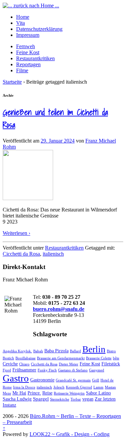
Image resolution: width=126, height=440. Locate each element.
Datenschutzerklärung (39, 29)
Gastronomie (42, 379)
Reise (47, 392)
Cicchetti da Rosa (21, 254)
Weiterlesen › (16, 233)
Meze (7, 393)
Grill (95, 380)
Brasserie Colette (99, 358)
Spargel (41, 399)
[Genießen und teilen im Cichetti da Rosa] (28, 198)
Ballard (75, 351)
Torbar (76, 399)
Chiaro (24, 364)
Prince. (34, 392)
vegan (87, 399)
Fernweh (25, 46)
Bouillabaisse (25, 358)
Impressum (27, 35)
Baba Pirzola (56, 350)
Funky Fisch (47, 370)
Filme (22, 70)
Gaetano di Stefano (73, 370)
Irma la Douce (24, 387)
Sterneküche (59, 399)
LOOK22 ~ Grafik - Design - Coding (70, 434)
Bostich (8, 358)
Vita (20, 23)
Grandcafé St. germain (73, 380)
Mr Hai (19, 392)
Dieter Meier (68, 364)
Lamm (98, 387)
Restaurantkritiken (35, 58)
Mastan (110, 387)
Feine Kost (27, 52)
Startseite (12, 82)
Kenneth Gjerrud (79, 387)
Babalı (38, 351)
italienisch (53, 254)
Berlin (94, 349)
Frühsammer (24, 369)
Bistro (111, 351)
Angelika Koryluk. (17, 351)
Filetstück (110, 363)
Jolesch (59, 387)
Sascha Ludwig (17, 399)
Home (22, 17)
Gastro (16, 378)
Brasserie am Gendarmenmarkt (61, 358)
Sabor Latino (98, 392)
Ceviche (10, 363)
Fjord (7, 370)
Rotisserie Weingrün (69, 393)
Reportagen (28, 64)
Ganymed (96, 370)
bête (116, 358)
